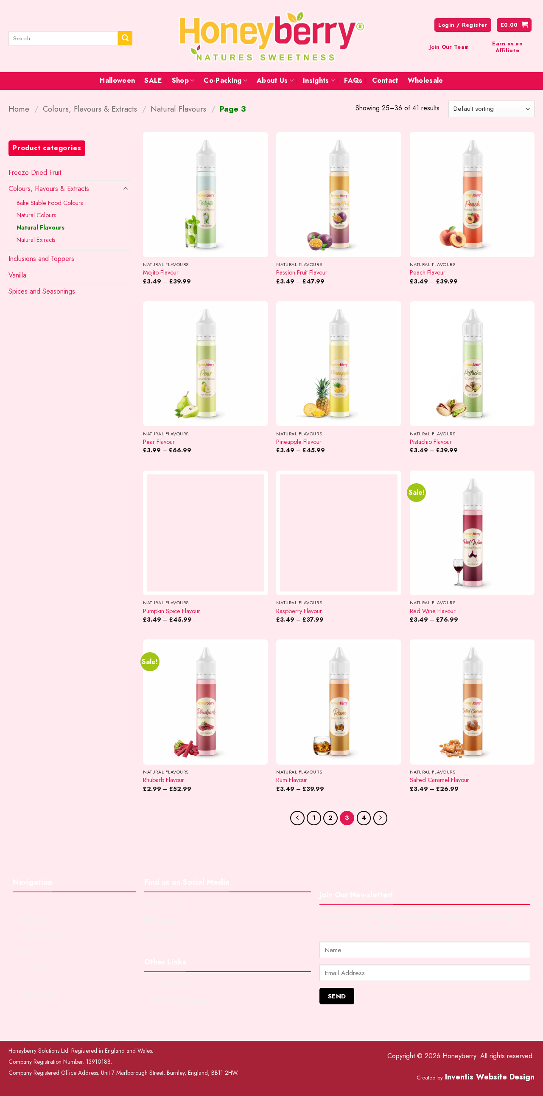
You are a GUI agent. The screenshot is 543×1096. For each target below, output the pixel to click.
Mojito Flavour (161, 273)
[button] (514, 25)
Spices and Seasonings (41, 291)
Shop (180, 80)
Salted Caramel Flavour (439, 780)
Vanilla (17, 275)
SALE (153, 80)
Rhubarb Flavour (163, 780)
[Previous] (297, 818)
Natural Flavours (178, 109)
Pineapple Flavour (299, 442)
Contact (385, 80)
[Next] (380, 818)
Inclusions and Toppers (41, 258)
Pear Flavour (159, 442)
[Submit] (125, 38)
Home (18, 109)
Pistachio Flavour (431, 442)
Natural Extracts (36, 239)
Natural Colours (36, 215)
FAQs (353, 80)
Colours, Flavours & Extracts (90, 109)
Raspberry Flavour (299, 611)
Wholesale (425, 80)
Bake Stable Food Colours (50, 203)
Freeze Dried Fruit (34, 172)
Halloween (117, 80)
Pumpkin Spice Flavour (171, 611)
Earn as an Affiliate (507, 46)
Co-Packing (222, 80)
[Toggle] (125, 189)
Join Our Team (449, 47)
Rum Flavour (291, 780)
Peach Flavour (427, 273)
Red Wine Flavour (433, 611)
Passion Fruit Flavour (301, 273)
